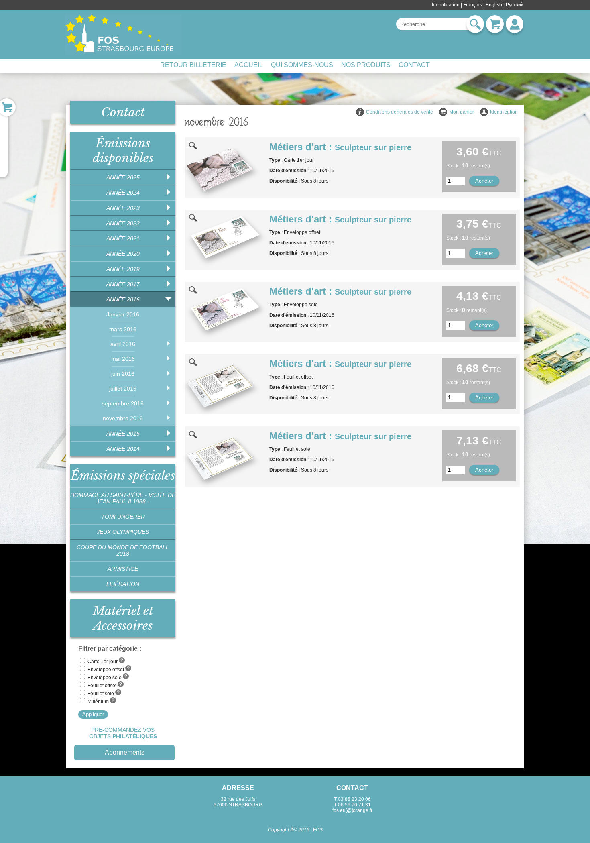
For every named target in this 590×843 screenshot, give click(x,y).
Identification (446, 5)
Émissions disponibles (123, 150)
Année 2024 (123, 192)
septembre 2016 (123, 403)
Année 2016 (123, 299)
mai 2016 (123, 359)
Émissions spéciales (123, 475)
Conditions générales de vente (399, 112)
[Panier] (495, 24)
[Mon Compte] (514, 24)
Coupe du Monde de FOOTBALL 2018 (123, 550)
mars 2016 (122, 329)
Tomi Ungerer (123, 516)
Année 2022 (123, 223)
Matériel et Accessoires (123, 618)
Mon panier (461, 112)
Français (472, 5)
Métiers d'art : (340, 146)
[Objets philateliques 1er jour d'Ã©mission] (123, 34)
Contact (414, 64)
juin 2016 (122, 374)
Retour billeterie (193, 64)
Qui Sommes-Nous (302, 64)
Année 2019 (123, 269)
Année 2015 (123, 433)
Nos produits (366, 64)
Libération (122, 584)
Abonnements (124, 752)
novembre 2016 (123, 418)
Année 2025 (123, 177)
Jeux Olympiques (123, 532)
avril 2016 (122, 344)
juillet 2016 (122, 388)
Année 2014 (123, 449)
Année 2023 (123, 208)
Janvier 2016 (122, 314)
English (494, 5)
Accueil (248, 64)
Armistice (123, 569)
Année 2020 (123, 253)
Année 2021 (123, 238)
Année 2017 (123, 284)
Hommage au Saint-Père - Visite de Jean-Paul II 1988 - (122, 498)
